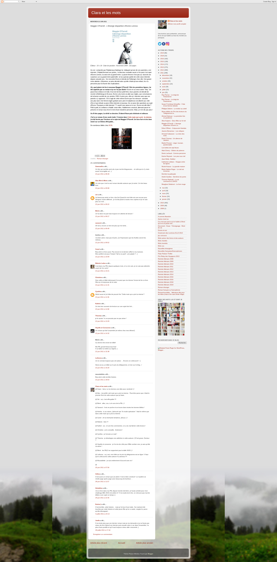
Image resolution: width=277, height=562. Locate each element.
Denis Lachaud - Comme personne (174, 153)
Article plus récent (98, 543)
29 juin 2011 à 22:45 (102, 498)
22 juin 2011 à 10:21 (102, 271)
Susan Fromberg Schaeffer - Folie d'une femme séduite (173, 105)
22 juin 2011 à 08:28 (102, 174)
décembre (165, 75)
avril (163, 190)
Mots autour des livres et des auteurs (170, 238)
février (164, 196)
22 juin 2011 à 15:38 (102, 351)
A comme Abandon (164, 216)
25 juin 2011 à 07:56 (102, 467)
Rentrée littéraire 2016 (165, 279)
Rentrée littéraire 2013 (165, 272)
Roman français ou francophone (169, 290)
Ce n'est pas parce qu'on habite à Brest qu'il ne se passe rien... (171, 222)
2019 (162, 53)
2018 (162, 56)
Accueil (121, 543)
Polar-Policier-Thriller (165, 254)
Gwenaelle (99, 166)
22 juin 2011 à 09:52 (102, 242)
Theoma (98, 316)
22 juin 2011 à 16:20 (102, 368)
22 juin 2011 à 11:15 (102, 285)
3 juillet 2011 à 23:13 (102, 514)
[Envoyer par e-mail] (96, 156)
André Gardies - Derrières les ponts (174, 177)
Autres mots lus (163, 219)
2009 (162, 205)
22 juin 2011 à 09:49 (102, 228)
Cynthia (98, 291)
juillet (164, 89)
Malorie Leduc (100, 263)
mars (164, 193)
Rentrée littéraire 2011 (165, 266)
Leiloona (98, 358)
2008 (162, 208)
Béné (97, 211)
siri (96, 194)
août (164, 87)
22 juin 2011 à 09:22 (102, 204)
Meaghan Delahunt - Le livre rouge (174, 184)
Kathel (97, 303)
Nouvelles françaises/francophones (170, 251)
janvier (164, 199)
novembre (165, 78)
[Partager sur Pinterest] (104, 156)
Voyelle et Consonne (103, 328)
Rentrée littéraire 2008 (165, 259)
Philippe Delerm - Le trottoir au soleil (174, 108)
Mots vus (161, 246)
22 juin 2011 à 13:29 (102, 321)
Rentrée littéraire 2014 (165, 274)
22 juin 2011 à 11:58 (102, 309)
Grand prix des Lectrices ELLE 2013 (170, 233)
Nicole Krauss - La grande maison (173, 166)
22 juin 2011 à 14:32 (102, 333)
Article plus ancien (144, 543)
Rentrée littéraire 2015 (165, 277)
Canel (97, 249)
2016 (162, 58)
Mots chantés (162, 241)
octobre (165, 81)
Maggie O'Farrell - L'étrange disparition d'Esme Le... (171, 124)
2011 (162, 73)
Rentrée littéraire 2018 (165, 282)
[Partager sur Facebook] (102, 156)
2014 (162, 64)
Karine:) (98, 504)
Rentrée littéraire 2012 (165, 269)
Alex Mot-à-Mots (101, 180)
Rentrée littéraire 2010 (165, 264)
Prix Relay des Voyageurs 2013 (168, 256)
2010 (162, 203)
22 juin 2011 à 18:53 (102, 380)
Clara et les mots (106, 12)
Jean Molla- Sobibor (168, 159)
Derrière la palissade (169, 174)
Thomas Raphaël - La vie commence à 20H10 (170, 180)
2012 (162, 70)
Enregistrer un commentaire (102, 534)
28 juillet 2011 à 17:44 (102, 530)
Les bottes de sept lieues (170, 148)
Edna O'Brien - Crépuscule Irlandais (174, 128)
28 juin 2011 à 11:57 (102, 481)
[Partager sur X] (100, 156)
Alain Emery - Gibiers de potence (173, 150)
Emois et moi (162, 230)
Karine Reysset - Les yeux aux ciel (173, 156)
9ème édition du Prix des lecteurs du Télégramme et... (174, 112)
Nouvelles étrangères (165, 248)
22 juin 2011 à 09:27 (102, 216)
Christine (98, 277)
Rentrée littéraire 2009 (165, 261)
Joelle (97, 520)
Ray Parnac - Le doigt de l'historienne (170, 95)
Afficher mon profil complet (177, 24)
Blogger (150, 554)
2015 (162, 61)
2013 (162, 67)
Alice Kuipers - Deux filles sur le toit (174, 121)
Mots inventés (162, 243)
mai (163, 188)
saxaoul (98, 223)
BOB (110, 125)
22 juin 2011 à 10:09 (102, 257)
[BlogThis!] (98, 156)
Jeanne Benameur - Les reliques (173, 131)
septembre (166, 84)
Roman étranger (102, 158)
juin (163, 92)
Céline (97, 474)
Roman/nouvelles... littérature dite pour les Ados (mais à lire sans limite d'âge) (171, 293)
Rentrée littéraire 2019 (165, 285)
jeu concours (162, 235)
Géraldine (98, 488)
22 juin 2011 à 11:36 (102, 297)
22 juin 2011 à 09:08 (102, 188)
